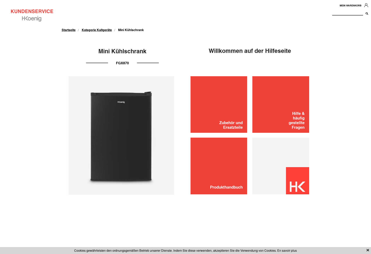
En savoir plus (287, 250)
